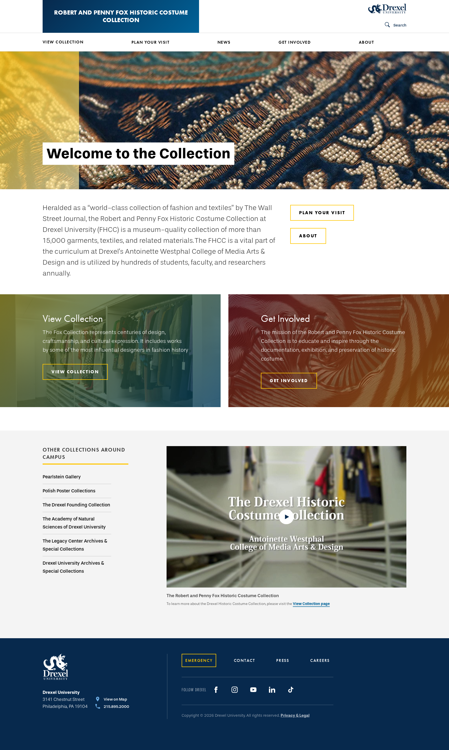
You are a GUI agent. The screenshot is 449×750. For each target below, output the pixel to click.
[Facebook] (216, 690)
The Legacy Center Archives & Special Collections (75, 545)
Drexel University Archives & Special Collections (73, 567)
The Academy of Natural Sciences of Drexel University (74, 523)
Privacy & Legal (295, 715)
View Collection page (311, 604)
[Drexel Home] (387, 9)
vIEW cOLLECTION (75, 372)
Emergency (199, 660)
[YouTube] (253, 690)
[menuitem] (79, 42)
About (308, 236)
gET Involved (289, 380)
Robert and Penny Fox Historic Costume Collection (121, 16)
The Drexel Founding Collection (76, 505)
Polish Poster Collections (69, 491)
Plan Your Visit (322, 213)
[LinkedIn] (272, 690)
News (224, 42)
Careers (320, 660)
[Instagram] (235, 690)
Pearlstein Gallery (62, 477)
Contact (244, 660)
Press (282, 660)
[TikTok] (291, 690)
